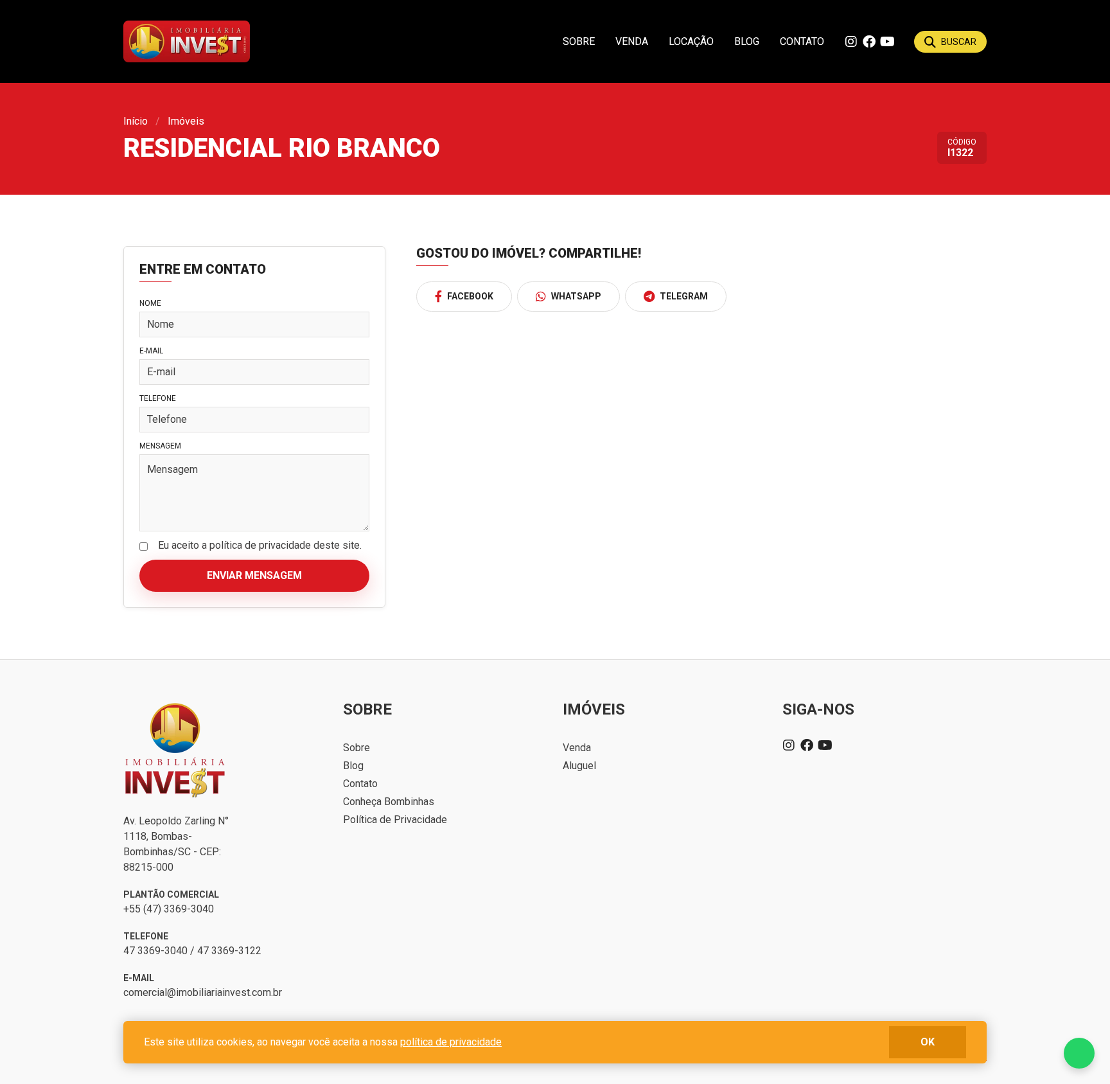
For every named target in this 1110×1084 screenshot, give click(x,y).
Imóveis (186, 121)
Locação (691, 41)
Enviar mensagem (254, 575)
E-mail (151, 350)
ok (928, 1042)
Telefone (157, 398)
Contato (802, 41)
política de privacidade (451, 1042)
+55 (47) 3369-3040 (168, 909)
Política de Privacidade (395, 819)
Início (135, 121)
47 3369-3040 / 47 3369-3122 (192, 951)
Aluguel (579, 766)
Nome (150, 303)
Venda (631, 41)
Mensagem (160, 445)
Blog (746, 41)
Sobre (579, 41)
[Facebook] (869, 41)
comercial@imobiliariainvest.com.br (202, 992)
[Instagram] (851, 41)
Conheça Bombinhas (388, 801)
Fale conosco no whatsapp (1079, 1053)
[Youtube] (887, 41)
